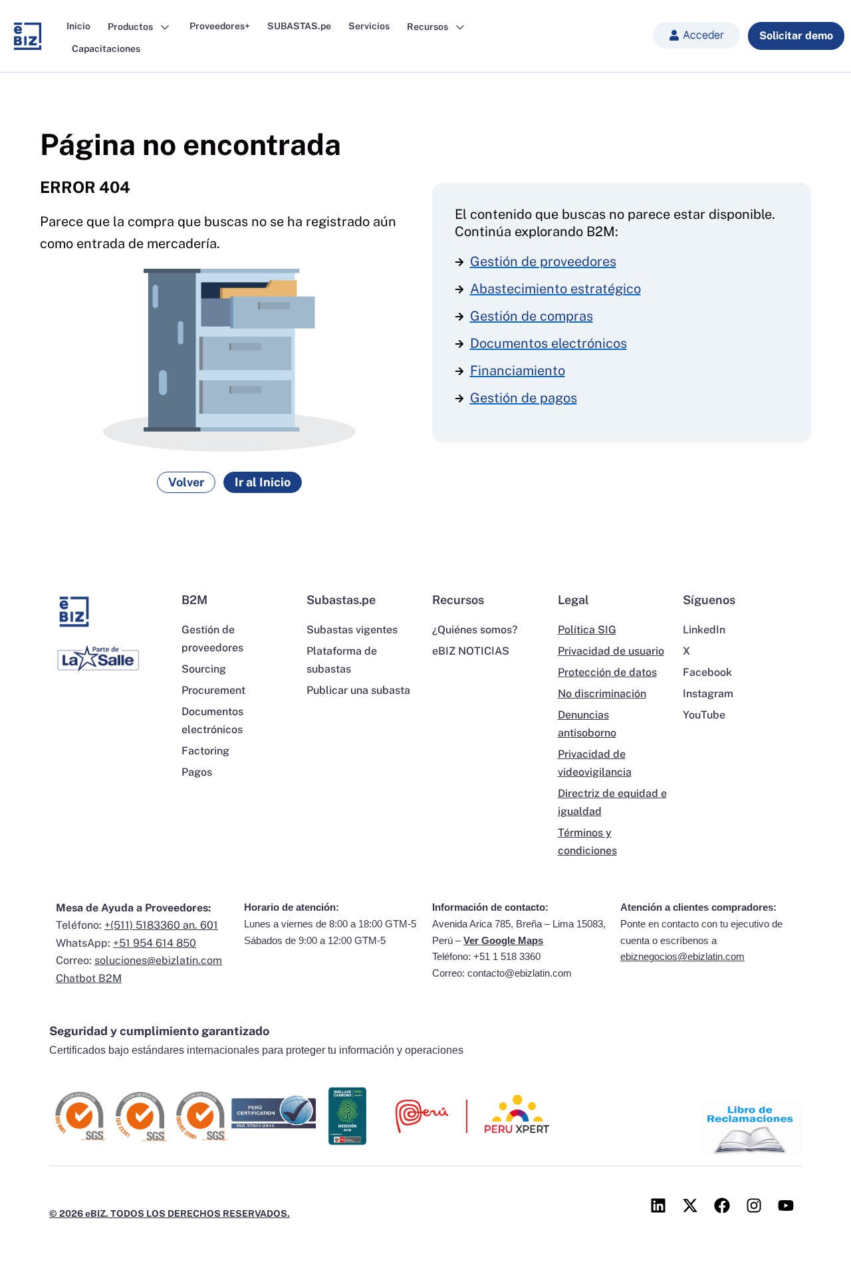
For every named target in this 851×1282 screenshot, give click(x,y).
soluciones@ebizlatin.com (158, 960)
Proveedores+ (219, 26)
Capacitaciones (106, 48)
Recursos (428, 26)
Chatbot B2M (89, 978)
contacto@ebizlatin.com (519, 973)
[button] (696, 35)
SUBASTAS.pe (299, 26)
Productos (131, 26)
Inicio (78, 26)
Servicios (369, 26)
